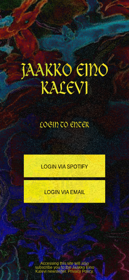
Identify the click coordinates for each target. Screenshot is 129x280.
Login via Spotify (64, 166)
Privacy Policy (80, 271)
